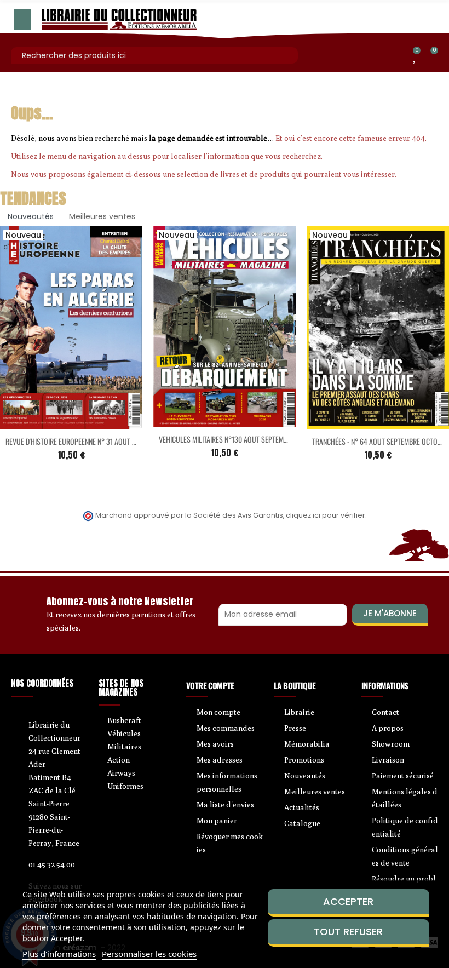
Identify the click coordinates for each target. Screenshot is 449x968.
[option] (224, 352)
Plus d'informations (59, 953)
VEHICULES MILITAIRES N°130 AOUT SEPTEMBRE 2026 (235, 439)
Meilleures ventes (102, 216)
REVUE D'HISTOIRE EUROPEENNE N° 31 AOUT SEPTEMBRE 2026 (93, 441)
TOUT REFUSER (348, 931)
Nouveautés (31, 216)
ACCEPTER (348, 901)
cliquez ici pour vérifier (325, 515)
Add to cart (48, 423)
